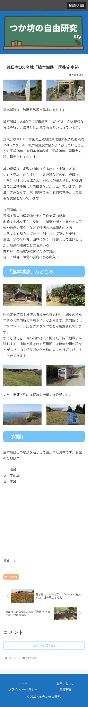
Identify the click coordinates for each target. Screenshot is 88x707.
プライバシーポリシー (23, 689)
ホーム (23, 683)
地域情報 (13, 576)
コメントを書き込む (44, 645)
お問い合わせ (65, 683)
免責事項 (65, 689)
